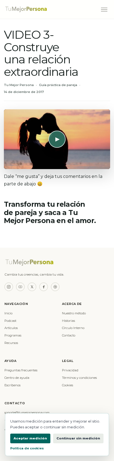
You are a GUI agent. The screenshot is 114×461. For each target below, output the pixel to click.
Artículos (11, 328)
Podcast (10, 321)
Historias (68, 321)
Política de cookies (27, 448)
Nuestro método (74, 313)
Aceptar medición (30, 438)
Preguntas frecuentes (20, 370)
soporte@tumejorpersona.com (27, 413)
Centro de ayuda (16, 378)
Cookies (67, 385)
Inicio (8, 313)
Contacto (68, 335)
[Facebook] (43, 287)
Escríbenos (12, 385)
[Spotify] (55, 287)
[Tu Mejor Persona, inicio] (49, 9)
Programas (12, 335)
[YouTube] (20, 287)
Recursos (11, 343)
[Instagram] (8, 287)
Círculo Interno (73, 328)
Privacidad (70, 370)
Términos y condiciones (79, 378)
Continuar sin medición (78, 438)
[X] (32, 287)
